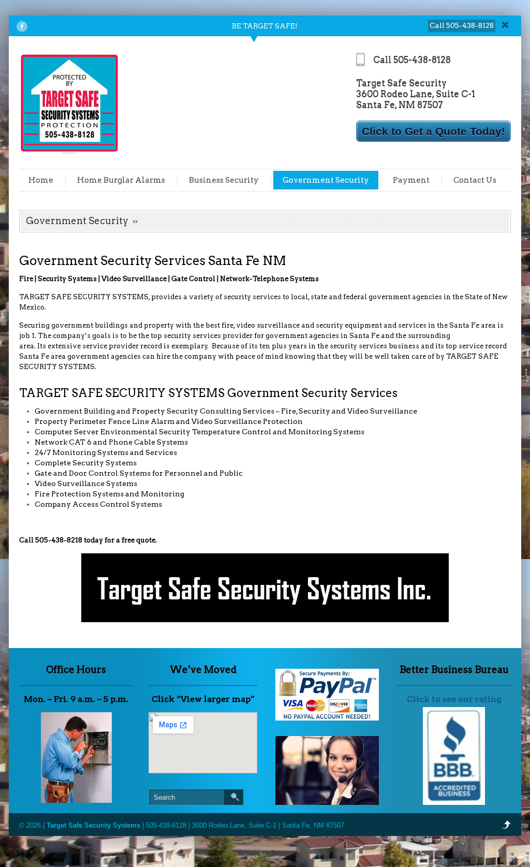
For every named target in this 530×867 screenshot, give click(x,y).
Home (40, 180)
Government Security (326, 180)
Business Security (224, 180)
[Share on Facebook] (22, 26)
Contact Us (474, 180)
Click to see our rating (454, 699)
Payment (411, 180)
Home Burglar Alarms (121, 180)
